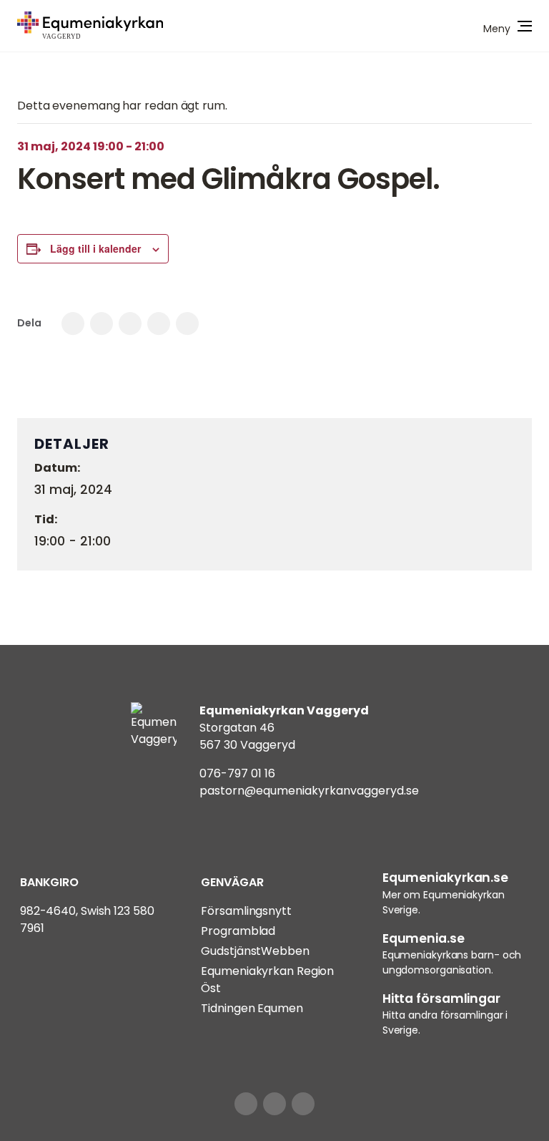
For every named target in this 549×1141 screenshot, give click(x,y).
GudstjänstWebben (255, 951)
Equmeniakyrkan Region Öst (267, 979)
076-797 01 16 (237, 773)
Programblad (238, 931)
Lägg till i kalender (95, 248)
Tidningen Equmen (251, 1008)
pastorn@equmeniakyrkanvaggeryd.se (309, 790)
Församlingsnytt (246, 911)
